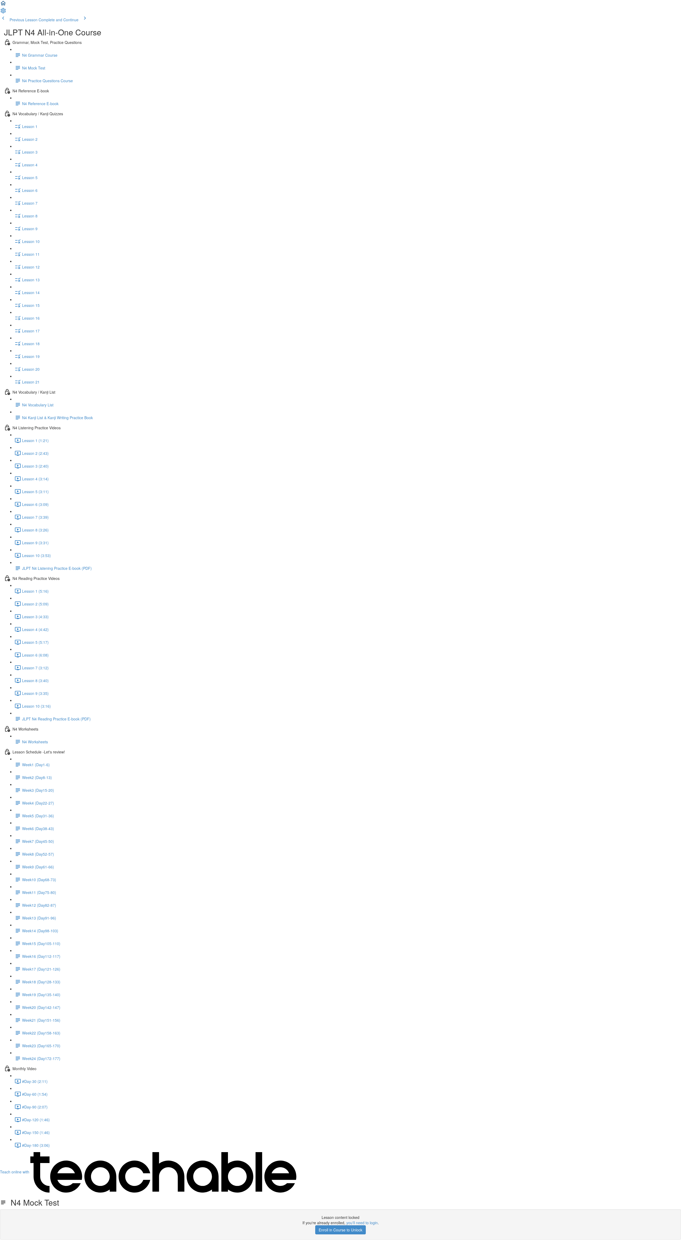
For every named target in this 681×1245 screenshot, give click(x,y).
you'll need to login (362, 1222)
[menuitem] (3, 12)
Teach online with (15, 1171)
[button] (3, 4)
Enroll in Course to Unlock (340, 1229)
